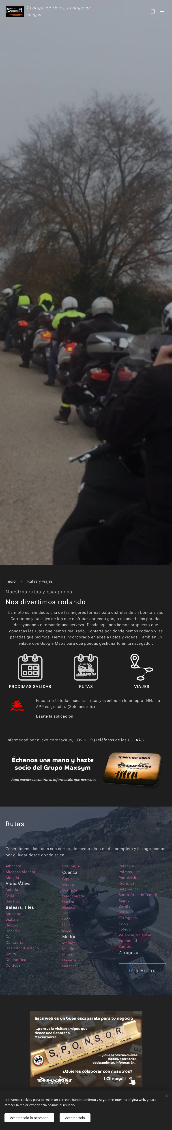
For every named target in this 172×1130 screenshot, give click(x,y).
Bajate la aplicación (54, 716)
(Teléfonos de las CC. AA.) (119, 740)
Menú (161, 11)
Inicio (11, 581)
